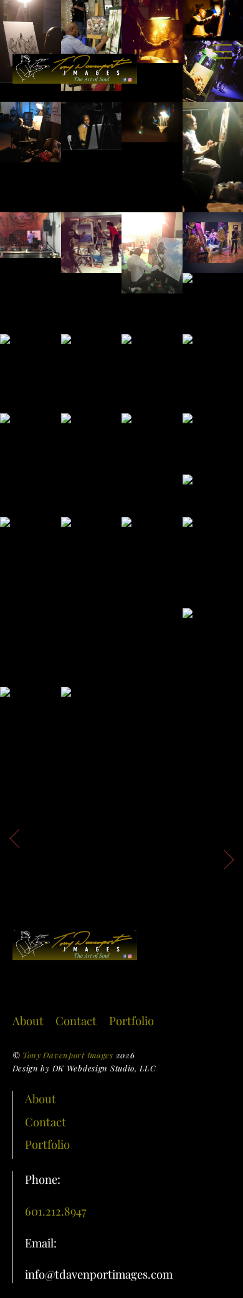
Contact (76, 1020)
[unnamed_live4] (30, 354)
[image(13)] (91, 242)
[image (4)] (91, 458)
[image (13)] (30, 717)
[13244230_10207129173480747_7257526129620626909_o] (91, 126)
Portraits (55, 836)
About (28, 1020)
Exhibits (190, 857)
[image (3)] (30, 458)
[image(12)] (152, 252)
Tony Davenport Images (67, 1055)
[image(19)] (152, 122)
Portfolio (131, 1020)
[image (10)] (152, 571)
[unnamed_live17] (91, 364)
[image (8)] (30, 559)
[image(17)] (30, 235)
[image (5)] (152, 454)
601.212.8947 (56, 1211)
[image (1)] (152, 373)
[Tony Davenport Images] (74, 77)
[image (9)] (91, 548)
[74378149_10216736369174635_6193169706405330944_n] (30, 132)
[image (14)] (91, 717)
